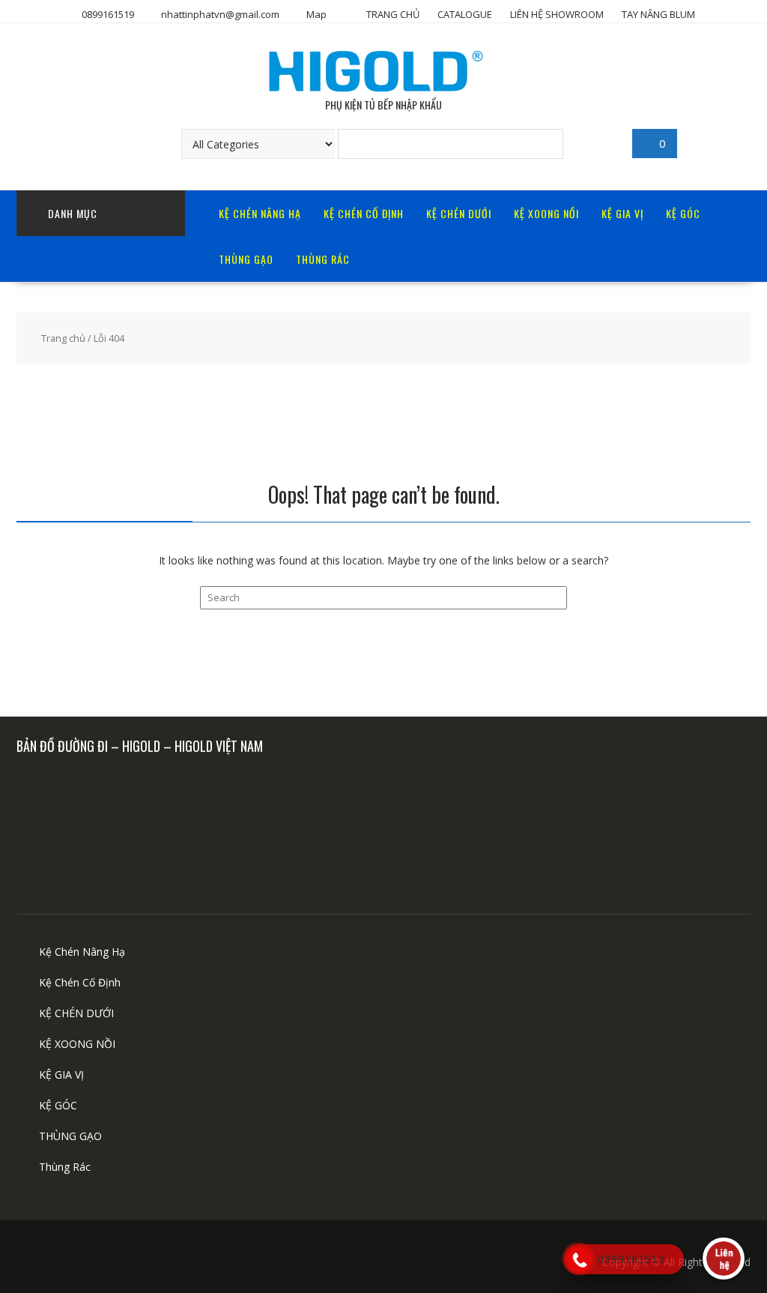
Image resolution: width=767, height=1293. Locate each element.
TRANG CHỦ (392, 14)
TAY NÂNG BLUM (658, 14)
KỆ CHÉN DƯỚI (458, 213)
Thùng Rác (323, 259)
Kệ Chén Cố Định (364, 213)
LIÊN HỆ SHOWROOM (557, 14)
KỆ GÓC (683, 213)
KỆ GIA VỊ (622, 213)
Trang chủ (63, 338)
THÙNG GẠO (246, 259)
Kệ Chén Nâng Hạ (260, 213)
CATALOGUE (464, 14)
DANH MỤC (72, 213)
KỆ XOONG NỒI (546, 213)
